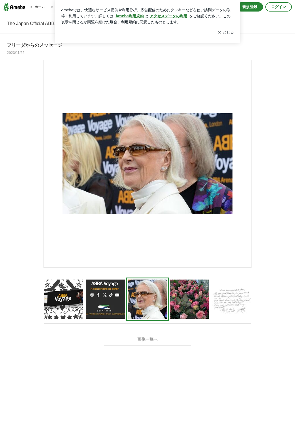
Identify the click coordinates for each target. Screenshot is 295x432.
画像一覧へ (147, 339)
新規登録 (249, 7)
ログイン (278, 7)
